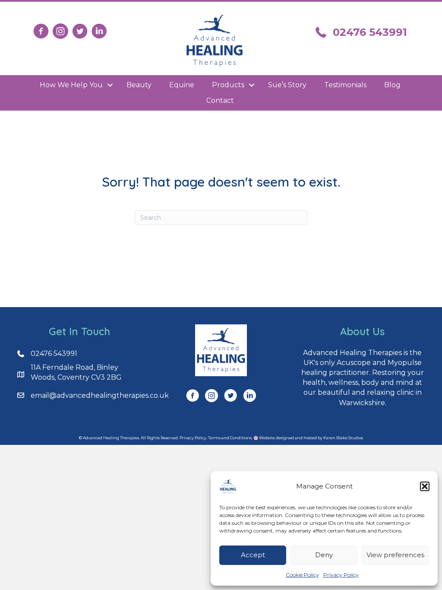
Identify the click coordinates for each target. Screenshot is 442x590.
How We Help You (71, 85)
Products (228, 85)
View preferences (395, 555)
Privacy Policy (341, 574)
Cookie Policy (302, 574)
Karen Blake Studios (343, 437)
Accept (253, 555)
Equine (181, 85)
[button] (424, 486)
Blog (392, 85)
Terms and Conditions (230, 437)
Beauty (139, 85)
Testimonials (345, 85)
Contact (220, 100)
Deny (324, 555)
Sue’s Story (287, 85)
